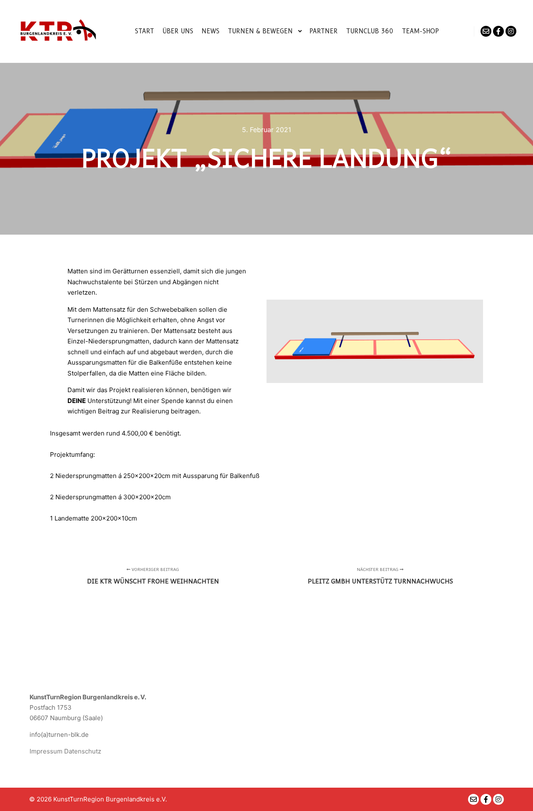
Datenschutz (82, 751)
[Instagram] (511, 31)
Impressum (46, 751)
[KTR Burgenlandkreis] (58, 31)
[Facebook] (498, 31)
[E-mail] (486, 31)
